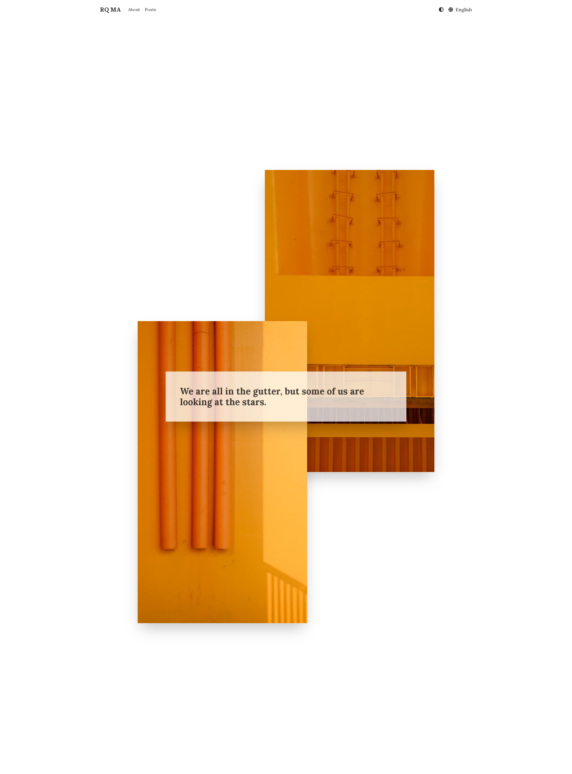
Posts (150, 9)
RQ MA (110, 9)
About (134, 9)
